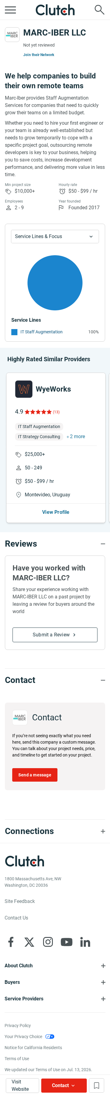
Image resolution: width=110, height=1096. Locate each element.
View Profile (55, 512)
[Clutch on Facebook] (11, 942)
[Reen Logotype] (24, 389)
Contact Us (16, 918)
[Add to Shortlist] (96, 1085)
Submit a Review (51, 635)
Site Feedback (20, 901)
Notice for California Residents (33, 1047)
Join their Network (38, 55)
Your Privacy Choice (23, 1036)
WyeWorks (53, 389)
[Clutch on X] (29, 942)
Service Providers (24, 999)
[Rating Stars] (37, 412)
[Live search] (99, 9)
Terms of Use (17, 1058)
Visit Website (20, 1085)
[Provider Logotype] (12, 34)
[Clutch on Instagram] (48, 942)
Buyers (12, 982)
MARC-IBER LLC (54, 33)
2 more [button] (77, 436)
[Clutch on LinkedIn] (85, 942)
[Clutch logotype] (55, 9)
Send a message (34, 774)
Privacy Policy (18, 1025)
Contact (60, 1085)
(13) (56, 412)
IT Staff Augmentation (41, 331)
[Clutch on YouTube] (67, 942)
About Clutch (19, 966)
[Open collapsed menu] (10, 9)
